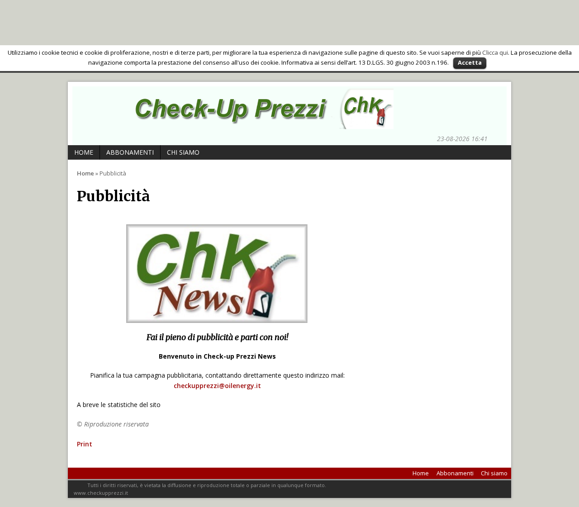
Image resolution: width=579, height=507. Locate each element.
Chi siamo (183, 152)
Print (84, 444)
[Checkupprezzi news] (258, 124)
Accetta (470, 62)
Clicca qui (495, 52)
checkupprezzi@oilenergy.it (217, 385)
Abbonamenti (130, 152)
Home (83, 152)
